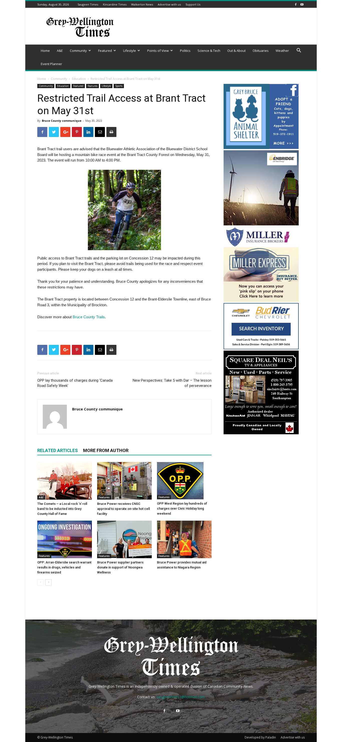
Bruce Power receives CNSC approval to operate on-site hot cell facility (123, 509)
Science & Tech (209, 50)
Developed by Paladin (260, 737)
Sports (118, 86)
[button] (299, 51)
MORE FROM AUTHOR (105, 450)
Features (92, 86)
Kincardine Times (114, 4)
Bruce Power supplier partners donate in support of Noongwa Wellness (120, 567)
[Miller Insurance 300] (261, 300)
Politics (185, 50)
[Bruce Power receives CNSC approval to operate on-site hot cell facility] (124, 481)
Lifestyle (129, 50)
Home (45, 50)
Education (79, 79)
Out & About (236, 50)
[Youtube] (302, 4)
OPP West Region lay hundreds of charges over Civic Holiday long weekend (182, 508)
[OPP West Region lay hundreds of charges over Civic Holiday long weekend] (184, 481)
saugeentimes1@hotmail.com (180, 696)
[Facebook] (295, 4)
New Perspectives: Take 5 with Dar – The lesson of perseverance (172, 383)
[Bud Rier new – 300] (261, 348)
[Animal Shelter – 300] (261, 147)
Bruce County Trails (89, 317)
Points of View (158, 50)
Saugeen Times (88, 4)
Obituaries (261, 50)
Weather (282, 50)
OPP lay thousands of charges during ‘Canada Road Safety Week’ (75, 383)
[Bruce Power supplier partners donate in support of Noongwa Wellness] (124, 539)
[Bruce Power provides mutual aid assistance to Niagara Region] (184, 539)
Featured (105, 50)
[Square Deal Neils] (261, 433)
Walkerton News (142, 4)
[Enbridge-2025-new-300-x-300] (261, 224)
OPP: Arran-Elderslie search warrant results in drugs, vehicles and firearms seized (64, 567)
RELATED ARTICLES (57, 450)
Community (78, 50)
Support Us (193, 4)
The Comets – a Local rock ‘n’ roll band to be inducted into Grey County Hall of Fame (62, 509)
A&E (60, 50)
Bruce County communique (61, 120)
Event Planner (51, 64)
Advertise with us (169, 4)
